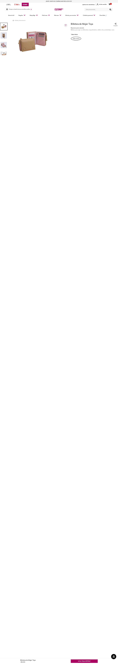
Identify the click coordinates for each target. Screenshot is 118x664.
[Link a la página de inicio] (13, 20)
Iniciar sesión (103, 4)
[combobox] (98, 9)
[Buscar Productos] (110, 10)
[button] (76, 38)
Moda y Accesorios (20, 20)
